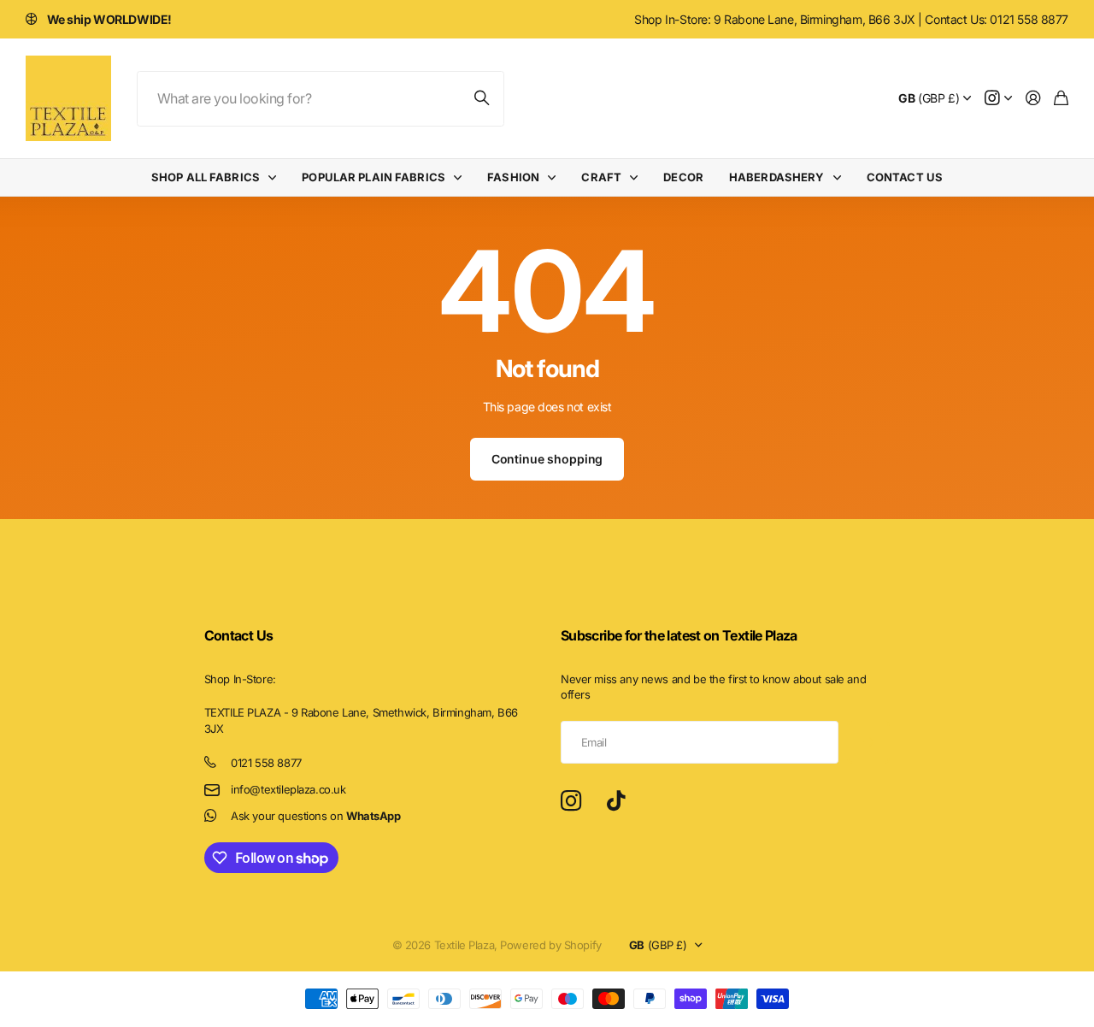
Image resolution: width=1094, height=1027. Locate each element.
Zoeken (483, 99)
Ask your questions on (315, 816)
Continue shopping (547, 459)
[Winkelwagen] (1061, 98)
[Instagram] (571, 801)
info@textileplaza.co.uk (288, 789)
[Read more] (998, 98)
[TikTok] (616, 801)
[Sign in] (1033, 98)
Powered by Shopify (550, 945)
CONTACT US (905, 177)
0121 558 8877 (266, 763)
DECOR (683, 177)
